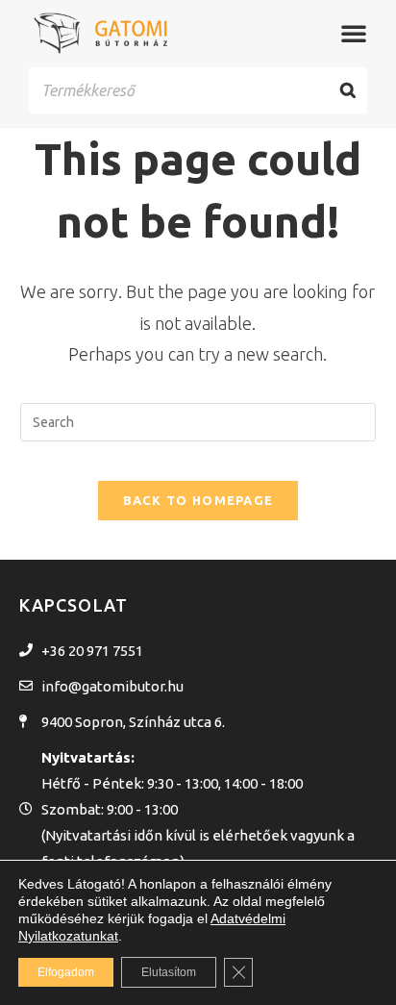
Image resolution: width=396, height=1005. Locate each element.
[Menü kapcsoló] (353, 32)
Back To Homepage (198, 500)
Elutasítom (168, 972)
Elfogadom (65, 972)
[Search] (348, 90)
